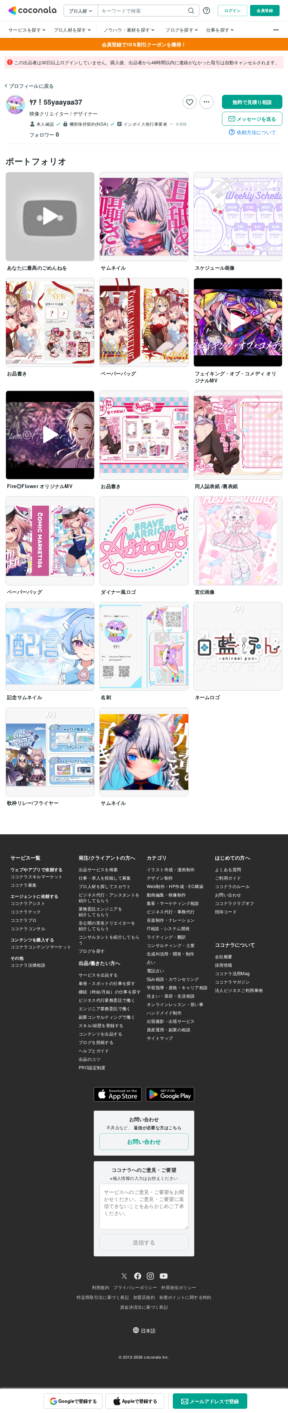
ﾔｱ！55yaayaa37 (56, 102)
